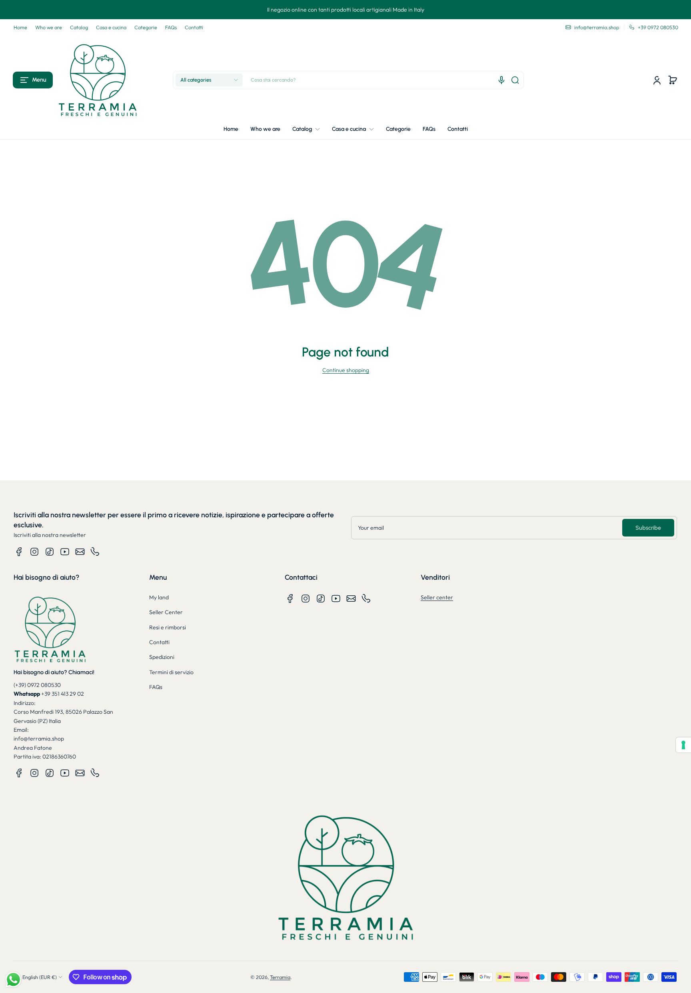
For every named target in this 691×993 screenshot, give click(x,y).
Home (20, 27)
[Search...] (515, 80)
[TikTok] (49, 552)
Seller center (437, 597)
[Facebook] (19, 552)
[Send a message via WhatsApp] (13, 979)
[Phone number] (95, 552)
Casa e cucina (111, 27)
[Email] (80, 552)
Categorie (145, 27)
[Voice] (501, 80)
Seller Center (166, 612)
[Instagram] (34, 552)
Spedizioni (161, 657)
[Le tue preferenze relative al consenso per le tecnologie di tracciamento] (683, 745)
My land (159, 597)
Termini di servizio (171, 672)
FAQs (171, 27)
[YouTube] (65, 552)
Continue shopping (345, 370)
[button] (33, 80)
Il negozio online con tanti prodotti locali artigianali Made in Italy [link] (345, 9)
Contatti (194, 27)
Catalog (79, 27)
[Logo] (98, 80)
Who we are (48, 27)
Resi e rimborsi (167, 627)
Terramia (280, 977)
